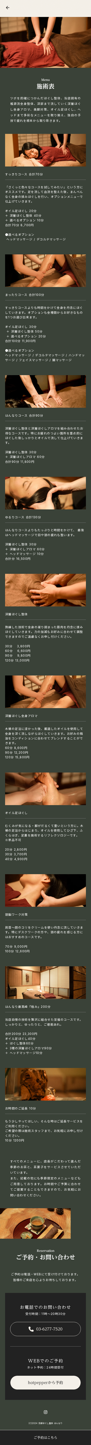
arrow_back (7, 7)
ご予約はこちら (45, 1437)
